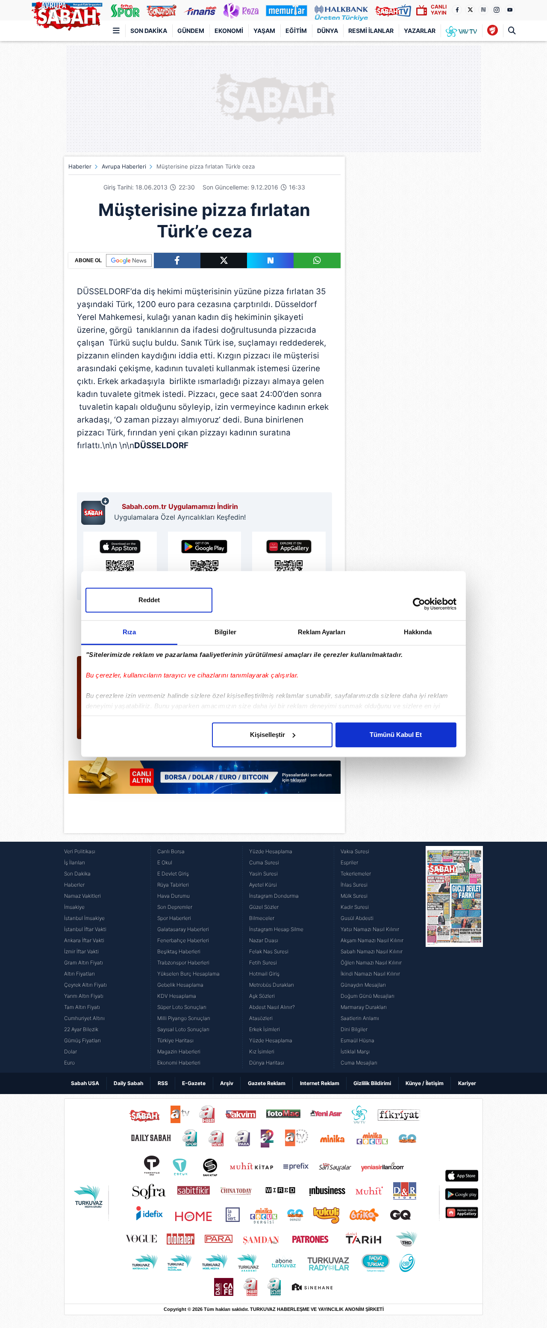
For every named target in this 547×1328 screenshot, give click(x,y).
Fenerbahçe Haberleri (183, 940)
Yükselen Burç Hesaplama (188, 973)
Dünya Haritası (266, 1062)
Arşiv (226, 1083)
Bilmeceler (261, 918)
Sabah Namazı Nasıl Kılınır (372, 951)
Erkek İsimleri (264, 1029)
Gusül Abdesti (357, 918)
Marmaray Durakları (364, 1007)
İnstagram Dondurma (274, 896)
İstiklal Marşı (355, 1051)
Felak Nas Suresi (268, 951)
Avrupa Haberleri (124, 166)
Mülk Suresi (354, 896)
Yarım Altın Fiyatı (83, 996)
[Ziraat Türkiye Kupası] (492, 31)
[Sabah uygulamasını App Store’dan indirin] (120, 564)
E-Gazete (194, 1083)
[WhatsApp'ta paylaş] (317, 260)
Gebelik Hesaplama (180, 985)
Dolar (70, 1051)
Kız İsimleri (261, 1051)
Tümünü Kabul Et (396, 734)
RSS (163, 1083)
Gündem (190, 30)
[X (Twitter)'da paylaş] (223, 260)
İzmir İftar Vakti (81, 951)
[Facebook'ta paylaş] (177, 260)
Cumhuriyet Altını (84, 1018)
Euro (69, 1062)
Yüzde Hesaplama (270, 851)
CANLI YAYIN (439, 9)
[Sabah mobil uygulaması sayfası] (95, 511)
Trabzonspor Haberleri (183, 962)
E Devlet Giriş (173, 873)
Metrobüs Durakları (271, 985)
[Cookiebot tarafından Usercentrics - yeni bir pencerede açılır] (419, 603)
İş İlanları (74, 862)
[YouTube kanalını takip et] (510, 10)
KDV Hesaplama (176, 996)
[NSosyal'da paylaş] (270, 260)
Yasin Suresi (263, 873)
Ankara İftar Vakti (84, 940)
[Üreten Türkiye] (341, 10)
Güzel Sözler (264, 907)
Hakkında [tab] (418, 632)
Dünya (327, 30)
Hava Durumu (173, 896)
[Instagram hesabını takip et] (496, 10)
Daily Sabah (128, 1083)
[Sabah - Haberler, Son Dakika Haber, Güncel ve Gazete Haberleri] (66, 14)
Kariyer (467, 1083)
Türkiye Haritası (175, 1040)
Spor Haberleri (174, 918)
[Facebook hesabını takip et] (457, 10)
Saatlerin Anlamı (360, 1018)
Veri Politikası (79, 851)
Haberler (79, 166)
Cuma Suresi (264, 862)
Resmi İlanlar (371, 30)
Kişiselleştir (267, 734)
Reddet (149, 599)
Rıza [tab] (129, 632)
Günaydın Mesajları (363, 985)
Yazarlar (419, 30)
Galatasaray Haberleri (183, 929)
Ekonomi (229, 30)
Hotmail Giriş (264, 973)
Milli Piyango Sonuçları (183, 1018)
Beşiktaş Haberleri (178, 951)
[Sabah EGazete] (454, 957)
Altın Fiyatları (79, 973)
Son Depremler (174, 907)
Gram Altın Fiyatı (83, 962)
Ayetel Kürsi (263, 884)
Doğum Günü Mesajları (367, 996)
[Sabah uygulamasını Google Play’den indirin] (204, 564)
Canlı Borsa (171, 851)
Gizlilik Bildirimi (372, 1083)
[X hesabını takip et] (470, 10)
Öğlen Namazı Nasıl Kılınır (371, 962)
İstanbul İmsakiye (84, 918)
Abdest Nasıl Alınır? (272, 1007)
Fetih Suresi (263, 962)
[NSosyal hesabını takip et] (483, 10)
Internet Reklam (319, 1083)
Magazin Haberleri (178, 1051)
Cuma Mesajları (359, 1062)
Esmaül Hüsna (357, 1040)
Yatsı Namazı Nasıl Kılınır (370, 929)
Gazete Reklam (266, 1083)
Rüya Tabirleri (173, 884)
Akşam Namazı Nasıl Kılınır (372, 940)
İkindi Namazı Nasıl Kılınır (370, 973)
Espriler (349, 862)
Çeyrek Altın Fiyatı (85, 985)
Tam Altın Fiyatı (82, 1007)
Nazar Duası (263, 940)
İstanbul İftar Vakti (85, 929)
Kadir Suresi (355, 907)
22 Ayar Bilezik (81, 1029)
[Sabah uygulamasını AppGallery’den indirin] (289, 564)
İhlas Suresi (354, 884)
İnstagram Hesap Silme (276, 929)
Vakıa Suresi (355, 851)
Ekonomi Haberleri (178, 1062)
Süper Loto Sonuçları (181, 1007)
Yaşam (264, 30)
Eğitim (296, 30)
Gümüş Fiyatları (82, 1040)
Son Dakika (148, 30)
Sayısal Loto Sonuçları (183, 1029)
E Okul (164, 862)
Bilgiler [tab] (225, 632)
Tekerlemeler (356, 873)
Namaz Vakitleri (82, 896)
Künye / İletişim (425, 1083)
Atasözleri (261, 1018)
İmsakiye (74, 907)
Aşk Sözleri (262, 996)
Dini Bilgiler (354, 1029)
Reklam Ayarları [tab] (321, 632)
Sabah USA (85, 1083)
